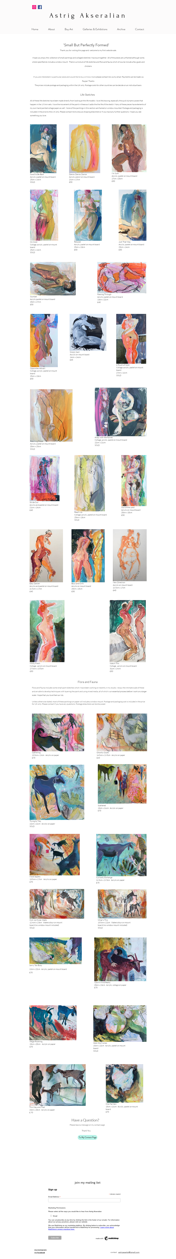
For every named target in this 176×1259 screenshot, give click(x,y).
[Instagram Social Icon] (34, 7)
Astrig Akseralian (88, 15)
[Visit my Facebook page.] (40, 7)
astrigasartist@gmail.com (128, 1252)
